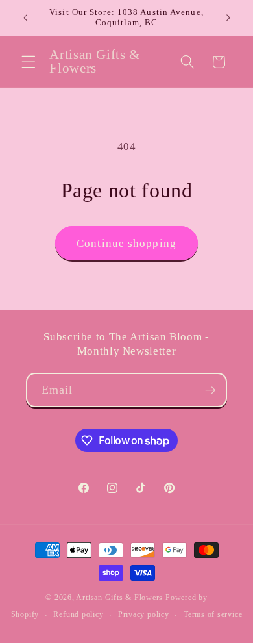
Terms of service (213, 614)
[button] (28, 61)
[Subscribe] (210, 390)
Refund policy (78, 614)
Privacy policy (143, 614)
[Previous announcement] (25, 17)
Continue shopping (126, 243)
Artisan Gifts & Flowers (119, 597)
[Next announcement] (228, 17)
